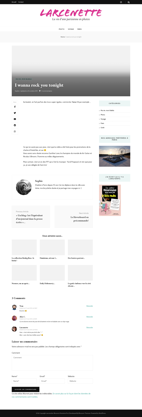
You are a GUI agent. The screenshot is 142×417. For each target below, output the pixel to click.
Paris (79, 29)
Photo (61, 29)
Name (14, 376)
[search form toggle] (129, 2)
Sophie (17, 91)
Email (42, 376)
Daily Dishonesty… (47, 283)
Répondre (89, 306)
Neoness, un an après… (21, 283)
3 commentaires (46, 91)
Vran (21, 306)
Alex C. (22, 316)
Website (71, 376)
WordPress (102, 413)
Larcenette (49, 413)
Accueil (14, 2)
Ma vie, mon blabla (23, 79)
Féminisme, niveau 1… (48, 258)
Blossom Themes (84, 413)
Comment (16, 353)
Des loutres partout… (76, 258)
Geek (102, 128)
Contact (20, 2)
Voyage (71, 29)
